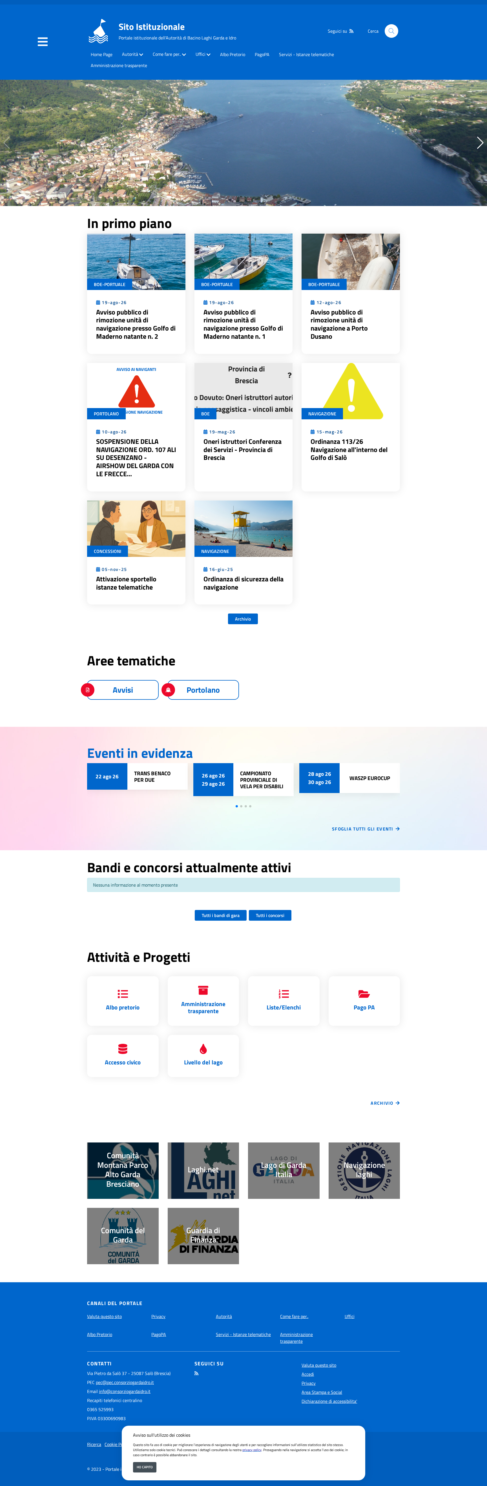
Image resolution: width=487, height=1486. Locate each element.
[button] (480, 143)
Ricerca (94, 1444)
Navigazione (322, 413)
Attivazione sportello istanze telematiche (126, 583)
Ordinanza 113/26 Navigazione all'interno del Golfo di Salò (349, 449)
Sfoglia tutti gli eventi (362, 828)
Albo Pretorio (232, 54)
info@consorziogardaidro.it (124, 1391)
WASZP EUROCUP (369, 778)
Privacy (158, 1316)
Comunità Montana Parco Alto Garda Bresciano (122, 1169)
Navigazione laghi (364, 1170)
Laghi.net (203, 1169)
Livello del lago (203, 1062)
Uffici (200, 54)
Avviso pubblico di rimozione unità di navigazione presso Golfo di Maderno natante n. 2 (136, 324)
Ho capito (145, 1467)
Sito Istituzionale (152, 26)
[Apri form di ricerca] (391, 31)
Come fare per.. (167, 54)
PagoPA (262, 54)
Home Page (101, 54)
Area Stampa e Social (322, 1392)
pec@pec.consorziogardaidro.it (125, 1382)
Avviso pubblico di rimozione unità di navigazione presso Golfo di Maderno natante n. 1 (243, 324)
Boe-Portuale (109, 284)
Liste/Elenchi (284, 1007)
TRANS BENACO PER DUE (152, 776)
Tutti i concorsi (270, 915)
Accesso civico (123, 1062)
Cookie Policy (117, 1444)
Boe (205, 413)
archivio (382, 1103)
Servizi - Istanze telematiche (306, 54)
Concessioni (107, 551)
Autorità (130, 54)
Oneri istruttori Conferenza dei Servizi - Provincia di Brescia (242, 449)
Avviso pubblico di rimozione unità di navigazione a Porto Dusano (339, 324)
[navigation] (42, 42)
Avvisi (123, 690)
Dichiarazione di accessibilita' (329, 1401)
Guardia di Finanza (203, 1235)
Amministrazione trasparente (119, 65)
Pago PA (364, 1007)
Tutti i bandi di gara (221, 915)
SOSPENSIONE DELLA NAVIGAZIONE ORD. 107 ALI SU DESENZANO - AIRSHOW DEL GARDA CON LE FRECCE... (136, 457)
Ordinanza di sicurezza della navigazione (243, 583)
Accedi (308, 1374)
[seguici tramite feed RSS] (351, 31)
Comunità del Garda (123, 1235)
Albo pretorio (123, 1007)
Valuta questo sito (104, 1316)
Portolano (106, 413)
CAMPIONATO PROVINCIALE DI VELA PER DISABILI (261, 779)
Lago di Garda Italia (283, 1170)
